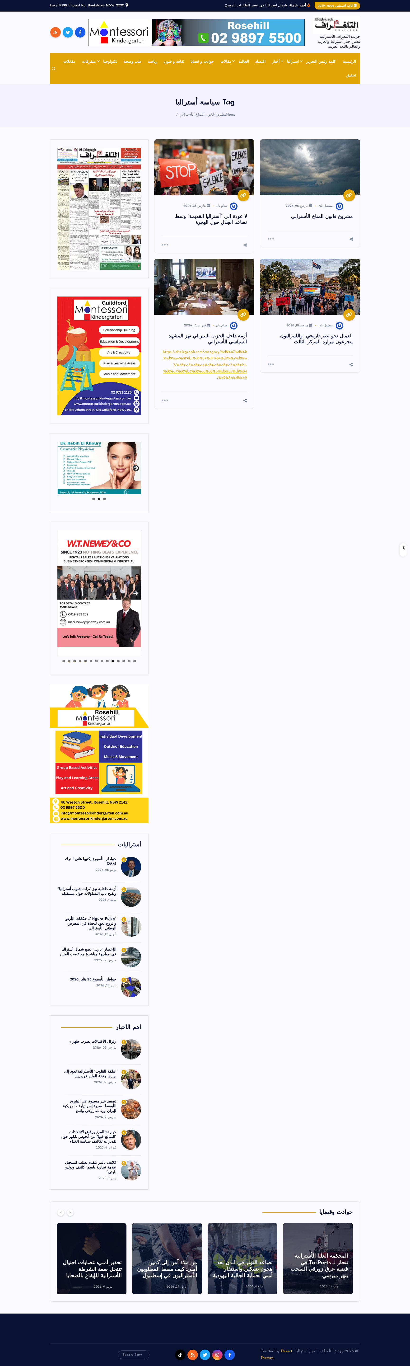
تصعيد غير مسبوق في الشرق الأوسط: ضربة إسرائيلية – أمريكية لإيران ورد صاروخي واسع (89, 1106)
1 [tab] (104, 499)
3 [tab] (93, 499)
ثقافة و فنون (174, 62)
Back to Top (131, 1354)
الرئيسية (349, 62)
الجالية (244, 62)
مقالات (225, 62)
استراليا (293, 62)
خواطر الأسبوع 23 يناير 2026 (93, 979)
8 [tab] (96, 661)
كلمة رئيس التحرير (321, 62)
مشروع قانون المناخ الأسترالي (203, 115)
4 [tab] (118, 661)
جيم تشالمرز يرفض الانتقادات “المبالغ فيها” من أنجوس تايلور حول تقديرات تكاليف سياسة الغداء (88, 1137)
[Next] (70, 1212)
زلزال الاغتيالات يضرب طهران (92, 1042)
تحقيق (351, 75)
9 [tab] (91, 661)
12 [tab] (74, 661)
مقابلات (69, 62)
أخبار (276, 62)
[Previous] (60, 1212)
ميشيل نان (325, 206)
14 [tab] (63, 661)
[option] (318, 1258)
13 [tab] (69, 661)
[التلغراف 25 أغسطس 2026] (99, 209)
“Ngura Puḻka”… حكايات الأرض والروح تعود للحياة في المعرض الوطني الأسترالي (90, 923)
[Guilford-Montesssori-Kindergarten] (99, 356)
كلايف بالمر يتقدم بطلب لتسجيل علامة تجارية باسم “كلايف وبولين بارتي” (90, 1167)
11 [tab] (80, 661)
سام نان (221, 206)
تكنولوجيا (110, 62)
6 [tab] (107, 661)
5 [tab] (113, 661)
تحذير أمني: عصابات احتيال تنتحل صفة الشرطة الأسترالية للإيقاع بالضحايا (167, 1269)
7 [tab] (102, 661)
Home (231, 115)
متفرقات (89, 62)
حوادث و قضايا (202, 62)
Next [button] (136, 467)
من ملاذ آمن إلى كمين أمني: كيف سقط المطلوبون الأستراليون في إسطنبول (243, 1269)
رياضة (152, 62)
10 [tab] (85, 661)
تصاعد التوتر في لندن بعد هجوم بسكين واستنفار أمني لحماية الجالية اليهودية (318, 1269)
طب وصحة (132, 62)
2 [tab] (99, 499)
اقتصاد (260, 62)
